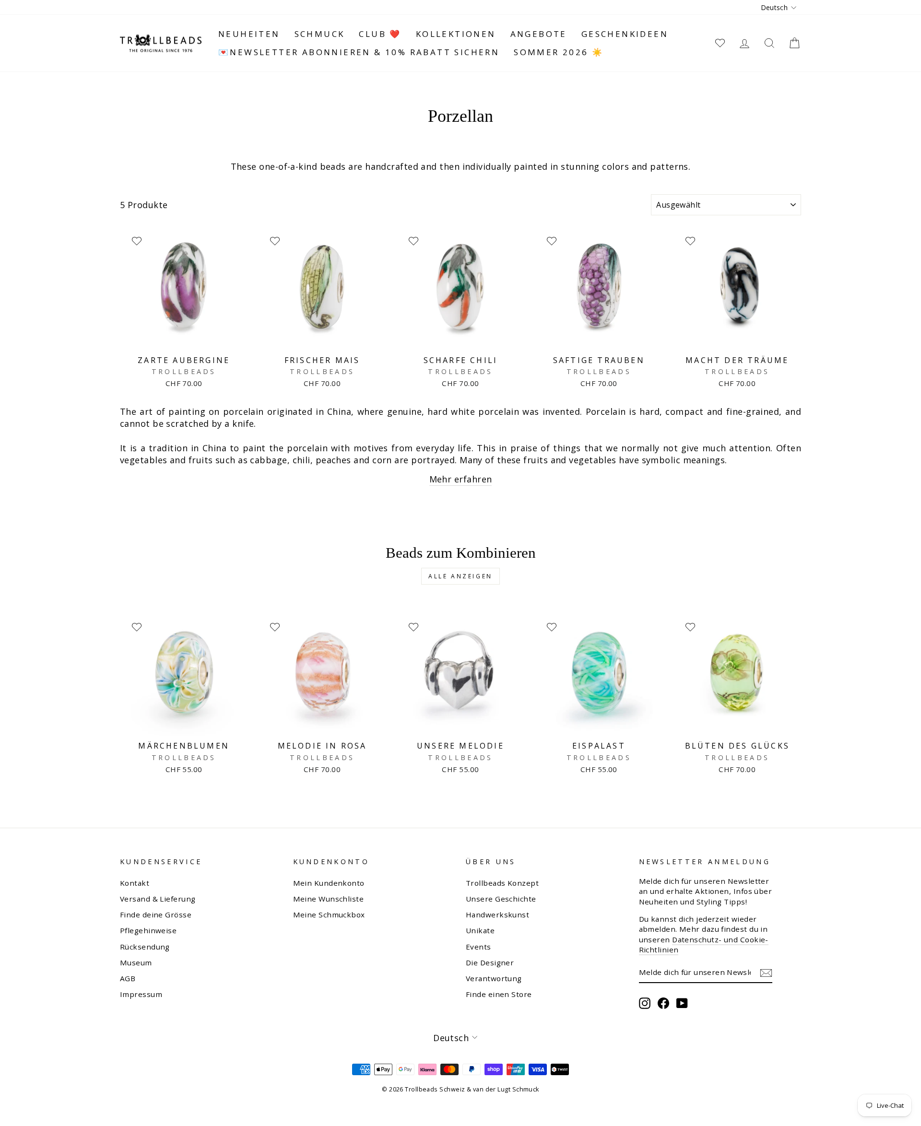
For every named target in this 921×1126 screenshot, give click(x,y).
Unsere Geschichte (501, 898)
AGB (127, 978)
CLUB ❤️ (380, 33)
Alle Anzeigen (460, 576)
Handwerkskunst (497, 914)
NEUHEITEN (249, 33)
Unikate (480, 930)
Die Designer (490, 962)
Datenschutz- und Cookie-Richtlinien (703, 944)
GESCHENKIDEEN (624, 33)
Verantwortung (494, 978)
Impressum (141, 994)
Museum (136, 962)
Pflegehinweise (148, 930)
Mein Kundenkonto (329, 883)
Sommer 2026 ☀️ (558, 52)
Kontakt (134, 883)
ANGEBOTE (538, 33)
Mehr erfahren (460, 479)
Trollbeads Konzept (502, 883)
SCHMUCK (320, 33)
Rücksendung (145, 946)
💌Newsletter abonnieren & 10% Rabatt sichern (358, 52)
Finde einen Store (499, 994)
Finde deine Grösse (155, 914)
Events (478, 946)
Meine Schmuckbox (329, 914)
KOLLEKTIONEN (456, 33)
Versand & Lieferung (158, 898)
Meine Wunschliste (328, 898)
